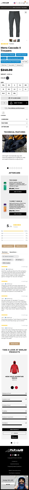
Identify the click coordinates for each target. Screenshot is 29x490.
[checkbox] (6, 263)
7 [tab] (21, 168)
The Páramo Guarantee (14, 473)
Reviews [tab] (5, 252)
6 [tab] (19, 168)
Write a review (21, 246)
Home (2, 7)
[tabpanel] (14, 148)
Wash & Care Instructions (14, 470)
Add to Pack (17, 191)
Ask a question (8, 246)
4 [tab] (14, 168)
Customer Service (14, 463)
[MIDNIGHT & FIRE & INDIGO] (16, 387)
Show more (14, 343)
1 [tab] (8, 168)
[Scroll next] (27, 40)
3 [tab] (12, 168)
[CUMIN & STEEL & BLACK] (12, 387)
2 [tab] (10, 168)
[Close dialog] (27, 476)
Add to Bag (18, 103)
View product (14, 429)
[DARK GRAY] (7, 78)
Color (3, 78)
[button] (25, 12)
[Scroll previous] (2, 40)
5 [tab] (16, 168)
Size (2, 82)
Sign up (8, 484)
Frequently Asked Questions (14, 466)
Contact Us (14, 461)
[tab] (13, 252)
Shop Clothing (8, 7)
